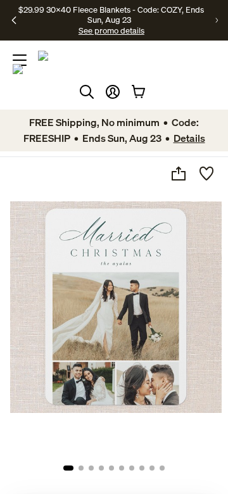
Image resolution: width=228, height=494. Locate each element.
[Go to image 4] (101, 468)
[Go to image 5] (111, 468)
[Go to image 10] (162, 468)
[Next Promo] (216, 20)
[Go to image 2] (81, 468)
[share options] (178, 173)
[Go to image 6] (121, 468)
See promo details (111, 30)
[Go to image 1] (68, 468)
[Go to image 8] (141, 468)
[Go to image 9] (152, 468)
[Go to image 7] (131, 468)
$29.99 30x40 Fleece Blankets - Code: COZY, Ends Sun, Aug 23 (111, 14)
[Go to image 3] (91, 468)
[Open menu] (20, 60)
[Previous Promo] (14, 20)
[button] (113, 92)
